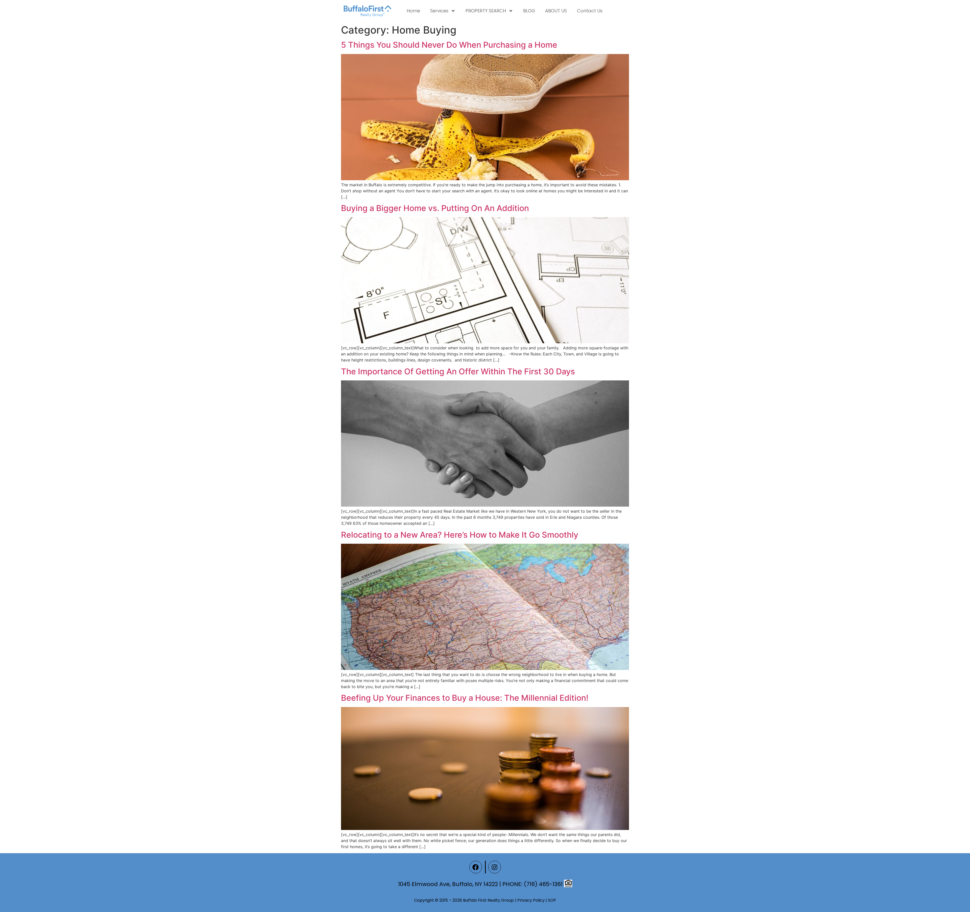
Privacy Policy (531, 900)
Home (413, 11)
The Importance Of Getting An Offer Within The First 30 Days (458, 371)
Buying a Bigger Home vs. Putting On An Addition (435, 208)
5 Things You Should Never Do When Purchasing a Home (449, 45)
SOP (552, 900)
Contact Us (589, 11)
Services (439, 11)
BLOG (529, 11)
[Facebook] (475, 867)
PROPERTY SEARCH (486, 11)
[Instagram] (494, 867)
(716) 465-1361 (543, 884)
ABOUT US (556, 11)
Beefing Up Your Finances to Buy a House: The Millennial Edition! (464, 698)
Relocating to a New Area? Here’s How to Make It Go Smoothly (459, 535)
